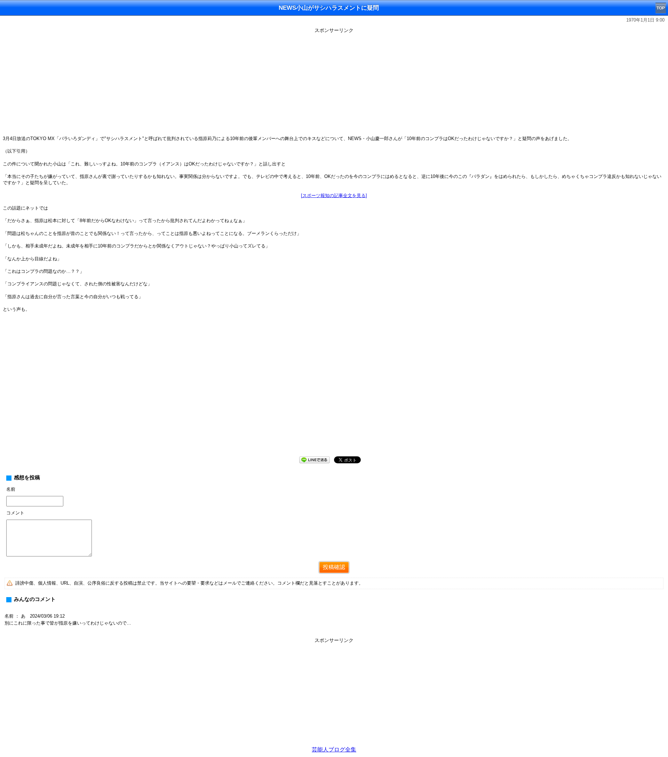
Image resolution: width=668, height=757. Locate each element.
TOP (661, 8)
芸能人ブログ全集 (334, 749)
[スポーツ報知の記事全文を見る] (334, 195)
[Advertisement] (334, 84)
